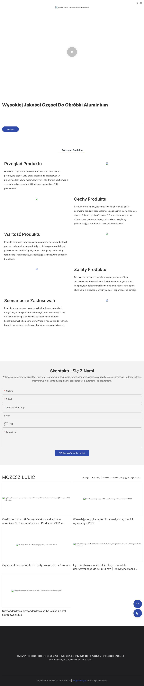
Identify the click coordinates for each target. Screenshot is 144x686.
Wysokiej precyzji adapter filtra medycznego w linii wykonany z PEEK (103, 521)
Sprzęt (86, 477)
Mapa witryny (79, 680)
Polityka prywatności (97, 680)
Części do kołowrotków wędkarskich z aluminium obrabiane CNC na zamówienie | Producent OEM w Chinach (32, 521)
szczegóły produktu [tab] (72, 150)
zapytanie (10, 129)
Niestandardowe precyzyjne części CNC (121, 477)
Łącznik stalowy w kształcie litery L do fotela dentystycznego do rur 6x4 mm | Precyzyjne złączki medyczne (104, 567)
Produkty (96, 477)
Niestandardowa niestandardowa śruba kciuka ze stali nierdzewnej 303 (34, 613)
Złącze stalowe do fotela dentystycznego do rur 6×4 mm (36, 565)
